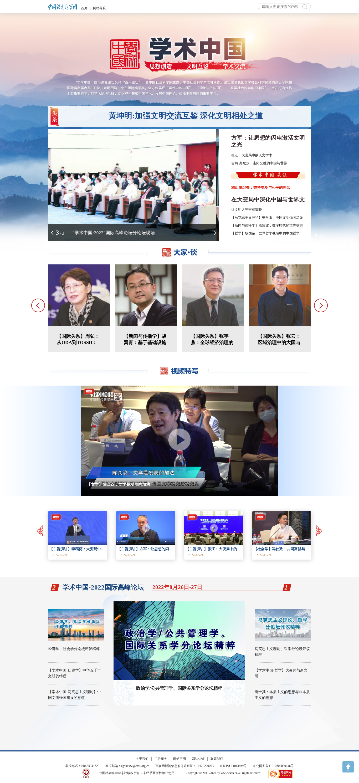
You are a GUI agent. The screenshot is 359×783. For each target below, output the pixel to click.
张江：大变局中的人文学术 (251, 155)
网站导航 (99, 8)
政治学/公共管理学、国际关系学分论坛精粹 (179, 688)
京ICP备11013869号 (233, 766)
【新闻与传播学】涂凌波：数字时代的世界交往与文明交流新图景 (280, 225)
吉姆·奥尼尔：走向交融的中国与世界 (259, 163)
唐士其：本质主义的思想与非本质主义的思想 (282, 695)
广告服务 (161, 759)
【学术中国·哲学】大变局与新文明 (281, 673)
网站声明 (179, 759)
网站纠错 (198, 759)
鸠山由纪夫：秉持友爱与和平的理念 (260, 188)
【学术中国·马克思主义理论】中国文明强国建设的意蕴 (74, 695)
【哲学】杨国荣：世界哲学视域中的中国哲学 (265, 233)
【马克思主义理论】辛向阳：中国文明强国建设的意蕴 (272, 217)
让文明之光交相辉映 (246, 210)
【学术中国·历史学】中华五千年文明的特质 (74, 673)
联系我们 (217, 759)
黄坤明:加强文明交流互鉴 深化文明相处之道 (186, 115)
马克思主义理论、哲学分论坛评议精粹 (282, 652)
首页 (84, 8)
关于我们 (142, 759)
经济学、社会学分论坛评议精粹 (74, 649)
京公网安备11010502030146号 (273, 766)
